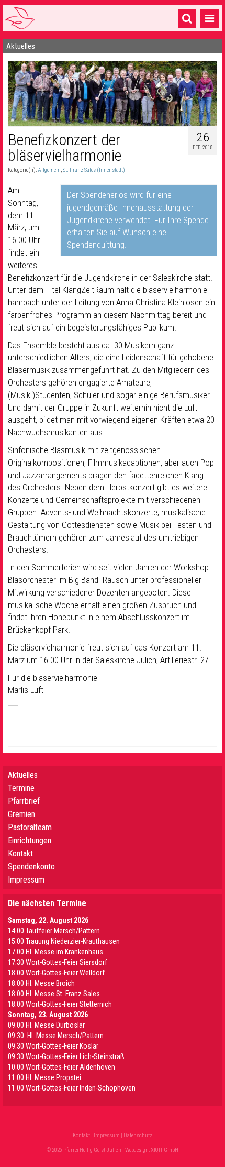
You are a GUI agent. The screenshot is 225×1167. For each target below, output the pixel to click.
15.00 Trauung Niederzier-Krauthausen (64, 941)
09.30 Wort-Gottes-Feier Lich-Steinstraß (66, 1056)
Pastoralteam (30, 827)
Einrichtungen (29, 840)
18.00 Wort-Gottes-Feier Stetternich (60, 1004)
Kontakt (20, 853)
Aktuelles (23, 775)
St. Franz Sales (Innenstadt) (94, 170)
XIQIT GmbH (164, 1150)
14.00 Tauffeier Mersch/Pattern (54, 931)
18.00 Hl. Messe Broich (41, 983)
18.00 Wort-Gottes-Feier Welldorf (56, 972)
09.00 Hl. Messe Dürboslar (46, 1025)
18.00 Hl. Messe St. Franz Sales (54, 993)
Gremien (21, 814)
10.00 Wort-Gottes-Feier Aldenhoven (61, 1067)
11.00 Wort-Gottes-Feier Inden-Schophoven (72, 1088)
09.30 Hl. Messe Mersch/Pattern (56, 1035)
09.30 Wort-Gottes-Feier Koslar (53, 1046)
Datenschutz (137, 1135)
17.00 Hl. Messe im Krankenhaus (55, 952)
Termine (21, 788)
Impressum (26, 880)
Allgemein (49, 170)
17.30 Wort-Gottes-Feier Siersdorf (57, 962)
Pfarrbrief (24, 801)
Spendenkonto (31, 867)
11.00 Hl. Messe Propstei (44, 1077)
